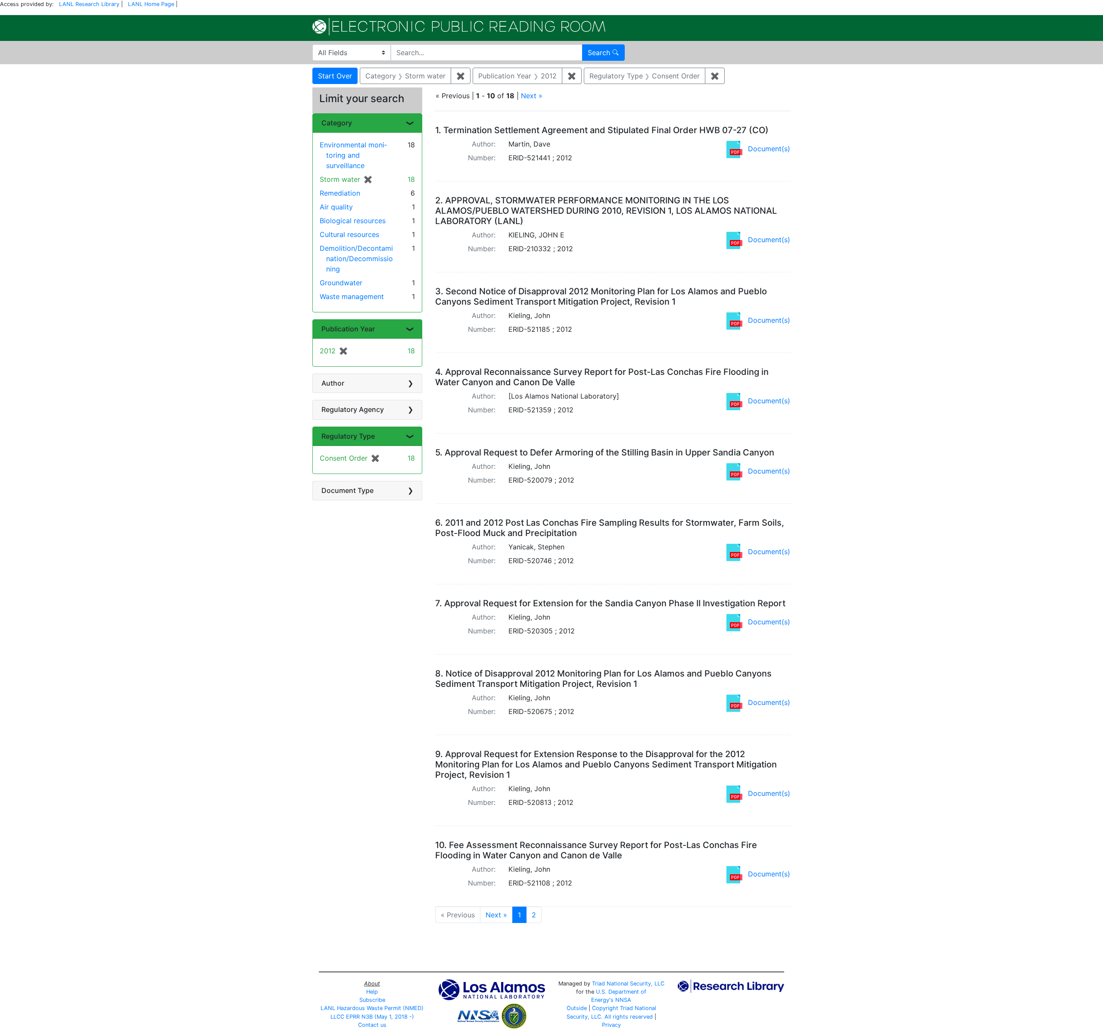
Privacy (611, 1025)
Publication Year (348, 328)
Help (372, 991)
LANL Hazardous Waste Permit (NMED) (372, 1008)
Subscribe (372, 1000)
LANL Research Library (89, 4)
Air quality (336, 207)
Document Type (347, 490)
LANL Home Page (151, 4)
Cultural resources (349, 234)
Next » (531, 95)
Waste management (352, 296)
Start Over (335, 76)
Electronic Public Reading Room (458, 26)
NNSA (623, 1000)
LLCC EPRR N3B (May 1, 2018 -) (372, 1016)
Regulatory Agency (352, 409)
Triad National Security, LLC (628, 983)
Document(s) (769, 148)
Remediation (340, 193)
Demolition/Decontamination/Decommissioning (356, 258)
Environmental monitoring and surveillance (353, 155)
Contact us (372, 1025)
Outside (577, 1008)
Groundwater (341, 282)
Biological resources (353, 220)
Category (336, 122)
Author (332, 383)
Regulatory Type (348, 436)
